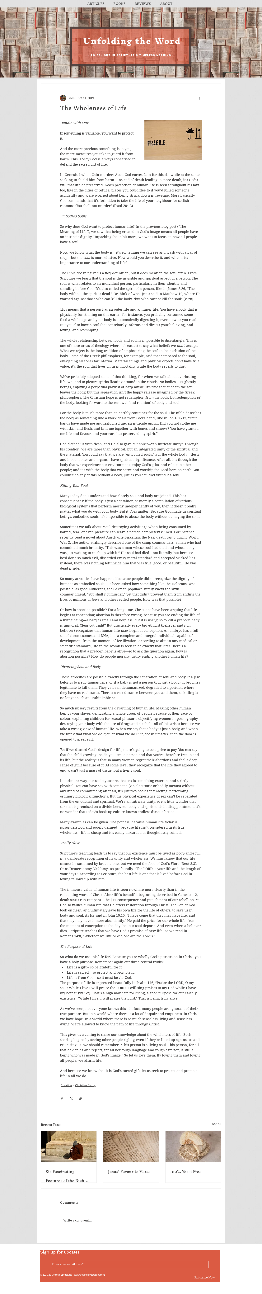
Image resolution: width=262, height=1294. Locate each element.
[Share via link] (80, 1098)
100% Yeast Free (186, 1171)
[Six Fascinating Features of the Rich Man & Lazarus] (68, 1146)
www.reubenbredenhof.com (89, 1274)
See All (216, 1124)
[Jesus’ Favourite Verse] (131, 1146)
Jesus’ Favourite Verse (129, 1171)
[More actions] (199, 98)
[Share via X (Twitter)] (71, 1098)
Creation (66, 1085)
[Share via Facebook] (62, 1098)
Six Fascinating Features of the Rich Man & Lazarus (65, 1176)
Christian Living (85, 1085)
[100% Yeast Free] (193, 1146)
